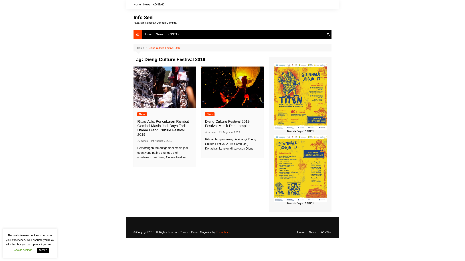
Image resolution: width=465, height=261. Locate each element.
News (146, 4)
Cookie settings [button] (23, 249)
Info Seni (144, 17)
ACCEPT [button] (43, 250)
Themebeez (223, 232)
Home (137, 4)
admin (144, 140)
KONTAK (158, 4)
